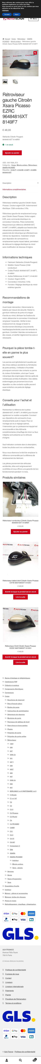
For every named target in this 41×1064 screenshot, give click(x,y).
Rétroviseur (21, 39)
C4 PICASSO (14, 824)
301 (11, 758)
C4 (11, 820)
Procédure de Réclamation (15, 999)
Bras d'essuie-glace (14, 704)
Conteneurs (9, 692)
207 (11, 751)
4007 (11, 769)
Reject (16, 14)
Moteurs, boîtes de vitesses (15, 897)
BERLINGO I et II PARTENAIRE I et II (23, 791)
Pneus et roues (10, 901)
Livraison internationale (14, 986)
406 (11, 773)
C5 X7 (12, 838)
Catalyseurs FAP (11, 682)
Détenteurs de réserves (16, 714)
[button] (35, 53)
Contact (8, 978)
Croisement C (15, 846)
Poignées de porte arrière (16, 736)
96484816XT (7, 172)
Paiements (9, 990)
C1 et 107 (13, 798)
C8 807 (12, 842)
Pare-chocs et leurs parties (17, 725)
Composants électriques (14, 689)
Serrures (10, 871)
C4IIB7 (12, 828)
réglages (5, 10)
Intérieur (15, 860)
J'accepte (7, 14)
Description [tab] (7, 183)
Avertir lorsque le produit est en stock (20, 591)
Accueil (7, 39)
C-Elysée (13, 795)
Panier (31, 1058)
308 (11, 766)
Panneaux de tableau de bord (18, 722)
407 (11, 776)
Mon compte (7, 1060)
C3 (11, 806)
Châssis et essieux (12, 685)
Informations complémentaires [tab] (14, 189)
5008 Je (13, 780)
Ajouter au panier (12, 153)
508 (11, 784)
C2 (11, 802)
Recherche (20, 1060)
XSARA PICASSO (9, 167)
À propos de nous (12, 974)
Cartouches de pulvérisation (18, 711)
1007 (11, 744)
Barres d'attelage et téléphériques (17, 678)
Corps (14, 39)
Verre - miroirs (17, 868)
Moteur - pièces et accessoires (16, 893)
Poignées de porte (14, 733)
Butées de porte (13, 707)
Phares (10, 729)
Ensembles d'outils (12, 886)
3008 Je (13, 755)
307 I (11, 762)
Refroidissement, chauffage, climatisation (20, 904)
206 (11, 747)
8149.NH (20, 170)
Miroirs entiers (16, 41)
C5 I (11, 831)
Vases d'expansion (14, 879)
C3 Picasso (14, 813)
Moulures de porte (14, 718)
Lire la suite (20, 597)
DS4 (11, 849)
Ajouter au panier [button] (20, 531)
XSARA (12, 853)
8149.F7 (14, 170)
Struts (9, 875)
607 (11, 787)
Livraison (8, 982)
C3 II (11, 809)
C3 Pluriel (13, 817)
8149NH (33, 170)
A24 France (8, 1051)
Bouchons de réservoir (15, 700)
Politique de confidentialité (15, 970)
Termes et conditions (13, 1003)
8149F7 (27, 170)
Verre (9, 882)
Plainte (8, 995)
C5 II (11, 835)
